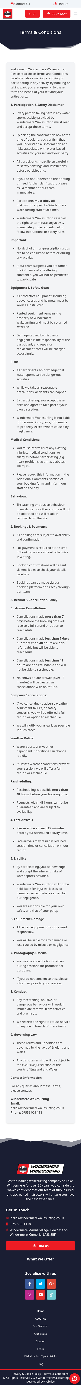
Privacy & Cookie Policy (26, 1374)
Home (40, 1311)
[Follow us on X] (40, 1284)
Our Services (41, 1326)
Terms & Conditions (56, 1374)
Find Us (62, 4)
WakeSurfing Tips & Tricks (40, 1356)
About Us (40, 1318)
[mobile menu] (75, 14)
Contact (40, 1341)
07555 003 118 (32, 1112)
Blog (40, 1364)
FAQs (40, 1349)
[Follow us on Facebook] (29, 1284)
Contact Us (22, 4)
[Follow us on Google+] (51, 1284)
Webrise (49, 1381)
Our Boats (40, 1333)
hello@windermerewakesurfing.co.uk (37, 1108)
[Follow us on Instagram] (29, 1295)
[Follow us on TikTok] (51, 1295)
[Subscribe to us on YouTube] (40, 1295)
